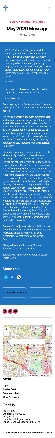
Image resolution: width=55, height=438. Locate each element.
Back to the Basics (20, 22)
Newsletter (38, 22)
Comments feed (11, 393)
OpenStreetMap (37, 375)
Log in (6, 385)
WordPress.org (11, 397)
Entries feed (9, 389)
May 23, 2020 (29, 35)
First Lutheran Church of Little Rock (27, 432)
